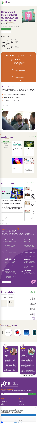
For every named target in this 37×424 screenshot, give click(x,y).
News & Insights (27, 169)
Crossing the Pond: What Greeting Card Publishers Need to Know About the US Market (33, 215)
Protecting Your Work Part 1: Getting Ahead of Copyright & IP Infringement (29, 166)
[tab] (6, 141)
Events (20, 403)
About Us (2, 399)
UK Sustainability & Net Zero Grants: (33, 204)
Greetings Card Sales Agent (4, 302)
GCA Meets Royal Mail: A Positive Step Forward (33, 196)
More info (14, 154)
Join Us (2, 404)
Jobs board (33, 315)
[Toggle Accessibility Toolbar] (2, 422)
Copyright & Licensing (28, 170)
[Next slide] (34, 332)
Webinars (14, 168)
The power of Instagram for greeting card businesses (17, 165)
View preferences (18, 420)
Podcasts (21, 399)
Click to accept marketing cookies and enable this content (18, 121)
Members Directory (22, 406)
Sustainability (27, 153)
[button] (35, 407)
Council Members (4, 401)
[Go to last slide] (2, 332)
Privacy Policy (20, 422)
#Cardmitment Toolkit (33, 188)
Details (3, 305)
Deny (18, 417)
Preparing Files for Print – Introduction (17, 149)
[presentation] (17, 144)
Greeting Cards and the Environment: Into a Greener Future (29, 149)
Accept (18, 415)
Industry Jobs (21, 404)
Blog (2, 403)
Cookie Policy (16, 422)
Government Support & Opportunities (11, 200)
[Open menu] (35, 2)
